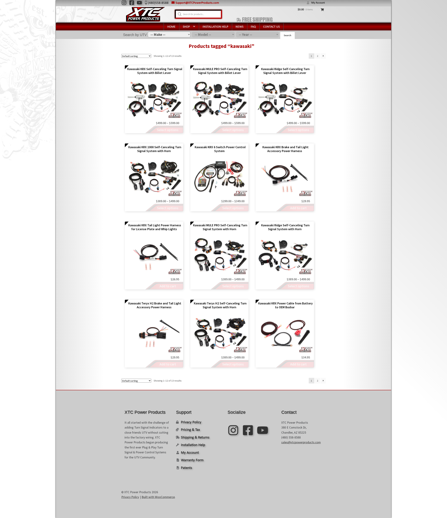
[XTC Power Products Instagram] (124, 2)
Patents (186, 468)
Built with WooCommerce (158, 497)
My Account (318, 2)
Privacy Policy (191, 422)
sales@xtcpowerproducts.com (301, 442)
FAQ (253, 26)
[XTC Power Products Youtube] (139, 2)
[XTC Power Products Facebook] (131, 2)
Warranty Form (192, 460)
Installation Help (215, 26)
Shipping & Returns (195, 437)
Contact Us (271, 26)
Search (287, 35)
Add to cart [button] (298, 208)
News (239, 26)
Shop (186, 26)
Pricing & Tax (190, 430)
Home (171, 26)
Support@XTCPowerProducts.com (197, 3)
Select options (167, 130)
